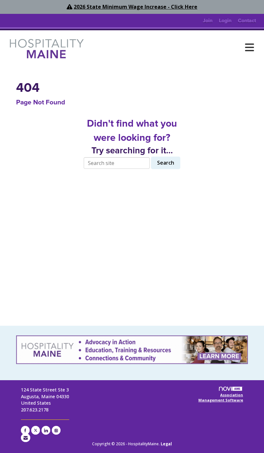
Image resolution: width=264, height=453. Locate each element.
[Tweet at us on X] (35, 430)
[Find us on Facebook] (25, 430)
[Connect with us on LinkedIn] (46, 430)
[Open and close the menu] (173, 47)
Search (165, 162)
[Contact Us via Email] (25, 437)
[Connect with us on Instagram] (56, 430)
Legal (166, 444)
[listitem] (208, 20)
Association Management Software (220, 397)
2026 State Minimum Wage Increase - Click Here (135, 6)
